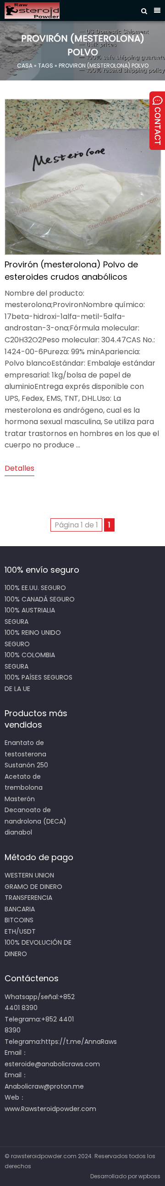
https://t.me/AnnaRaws (79, 1041)
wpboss (149, 1176)
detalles (19, 468)
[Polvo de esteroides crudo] (71, 10)
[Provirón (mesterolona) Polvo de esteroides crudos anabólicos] (83, 252)
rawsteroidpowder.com (44, 1156)
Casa (25, 65)
